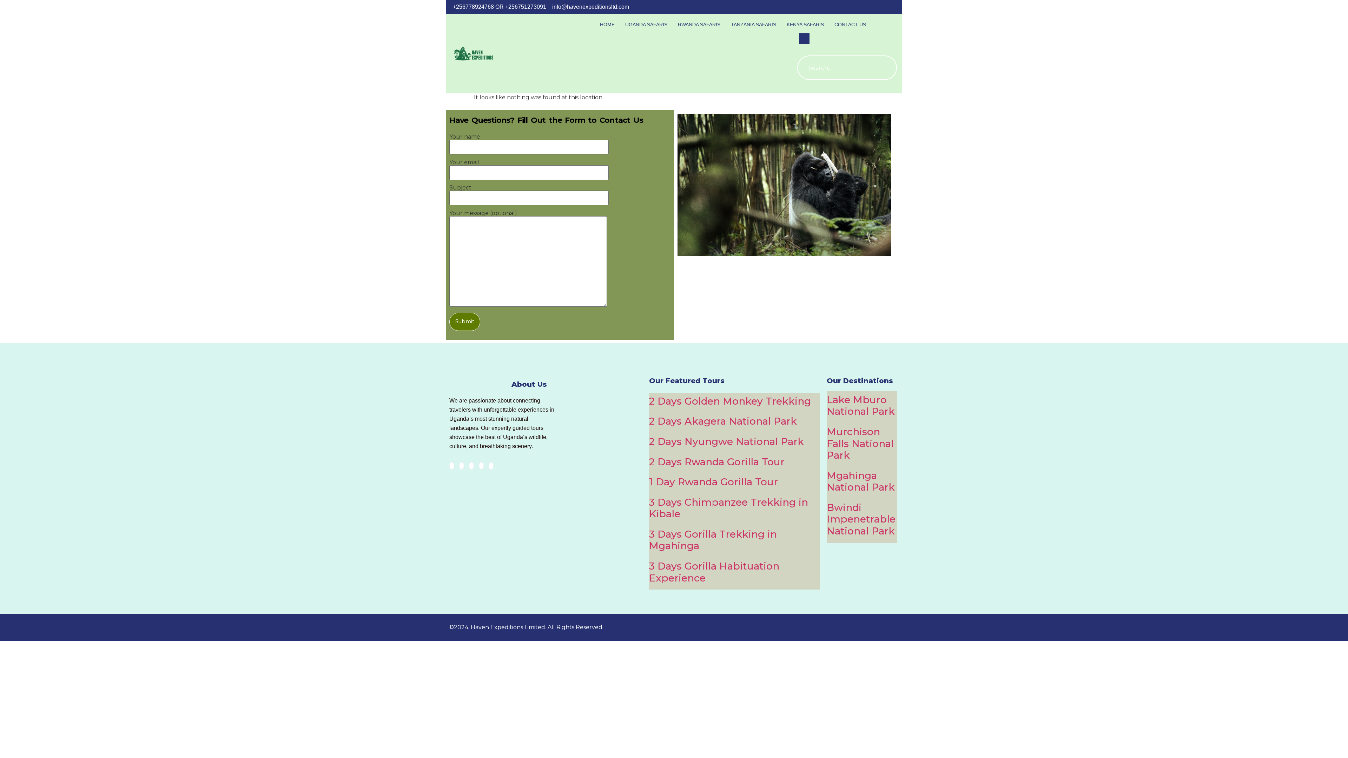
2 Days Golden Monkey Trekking (730, 401)
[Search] (884, 67)
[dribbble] (481, 466)
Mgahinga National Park (861, 481)
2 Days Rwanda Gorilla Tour (717, 462)
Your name (464, 137)
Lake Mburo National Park (861, 406)
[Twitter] (461, 466)
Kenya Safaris (805, 24)
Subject (460, 188)
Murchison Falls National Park (860, 443)
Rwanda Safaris (699, 24)
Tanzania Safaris (753, 24)
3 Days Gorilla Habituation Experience (714, 572)
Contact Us (850, 24)
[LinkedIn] (471, 466)
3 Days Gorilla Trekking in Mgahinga (713, 540)
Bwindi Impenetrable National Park (861, 519)
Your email (464, 163)
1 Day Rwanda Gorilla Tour (713, 482)
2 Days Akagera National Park (723, 421)
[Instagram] (491, 466)
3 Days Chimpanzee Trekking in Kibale (728, 508)
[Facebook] (451, 466)
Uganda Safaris (646, 24)
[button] (804, 38)
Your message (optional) (483, 214)
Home (607, 24)
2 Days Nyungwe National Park (726, 441)
